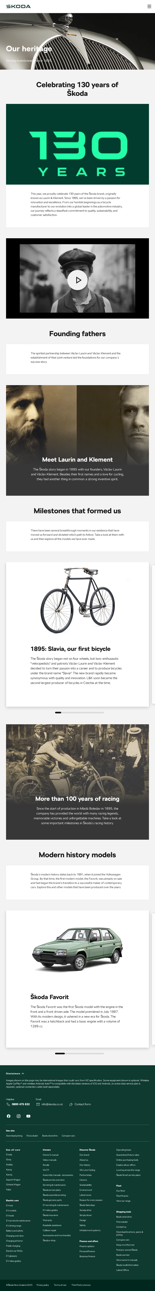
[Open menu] (149, 6)
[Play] (77, 280)
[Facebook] (8, 1117)
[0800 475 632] (8, 1104)
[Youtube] (28, 1117)
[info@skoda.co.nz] (38, 1104)
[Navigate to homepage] (18, 6)
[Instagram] (18, 1117)
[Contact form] (71, 1104)
